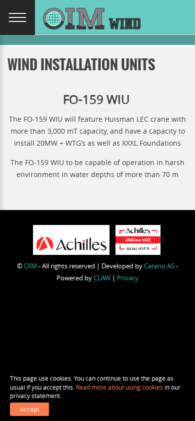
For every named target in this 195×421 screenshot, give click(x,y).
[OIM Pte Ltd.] (92, 18)
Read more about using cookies (119, 387)
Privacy (127, 277)
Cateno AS (159, 265)
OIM (30, 265)
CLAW (102, 277)
